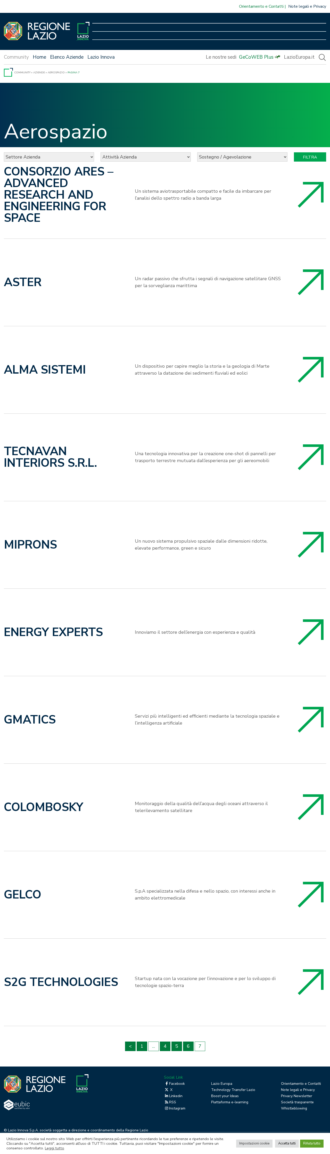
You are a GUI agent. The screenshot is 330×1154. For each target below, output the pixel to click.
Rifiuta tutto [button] (311, 1143)
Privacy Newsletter (296, 1096)
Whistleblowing (294, 1108)
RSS (172, 1102)
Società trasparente (297, 1102)
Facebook (177, 1083)
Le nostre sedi (221, 57)
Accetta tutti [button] (287, 1143)
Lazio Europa (221, 1083)
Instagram (177, 1108)
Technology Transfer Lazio (233, 1089)
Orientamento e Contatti (261, 6)
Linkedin (176, 1096)
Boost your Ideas (225, 1096)
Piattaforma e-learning (229, 1102)
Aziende (39, 72)
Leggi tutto (54, 1148)
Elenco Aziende (67, 57)
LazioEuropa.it (299, 57)
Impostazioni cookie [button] (254, 1143)
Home (39, 57)
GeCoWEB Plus (256, 57)
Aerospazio (56, 72)
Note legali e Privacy (307, 6)
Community (22, 72)
